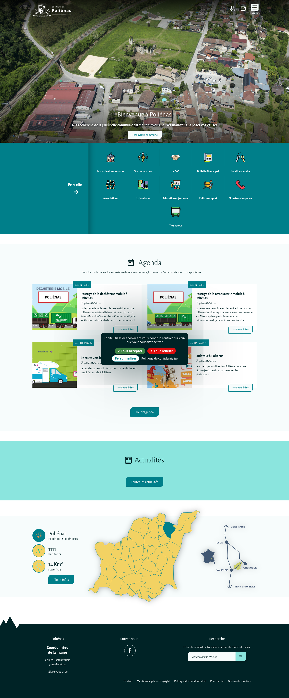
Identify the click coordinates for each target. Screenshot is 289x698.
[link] (243, 9)
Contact (128, 681)
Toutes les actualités (144, 482)
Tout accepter (131, 351)
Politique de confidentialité (190, 681)
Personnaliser (125, 358)
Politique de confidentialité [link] (159, 358)
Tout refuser (163, 351)
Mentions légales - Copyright (153, 681)
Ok (240, 656)
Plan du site (217, 681)
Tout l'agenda (144, 412)
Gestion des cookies (239, 681)
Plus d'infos (61, 579)
